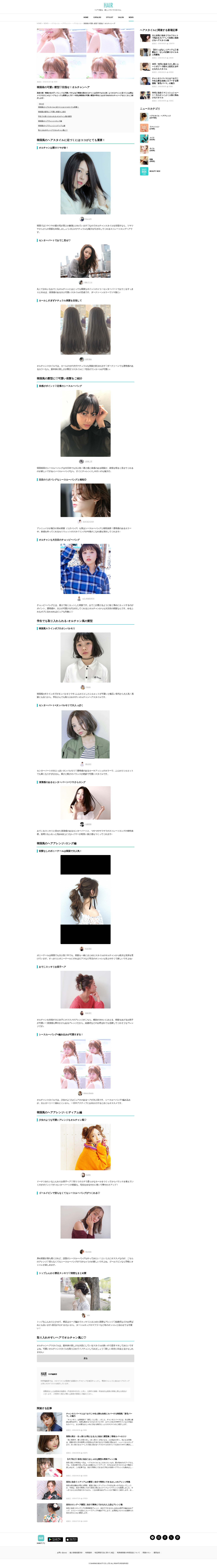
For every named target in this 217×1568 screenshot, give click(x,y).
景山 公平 (88, 219)
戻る (86, 1358)
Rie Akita (88, 1252)
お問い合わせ (62, 1553)
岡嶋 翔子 (88, 1013)
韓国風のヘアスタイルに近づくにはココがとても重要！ (58, 107)
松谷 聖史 (88, 949)
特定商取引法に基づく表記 (104, 1553)
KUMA (88, 1175)
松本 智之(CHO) (88, 522)
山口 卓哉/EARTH (88, 598)
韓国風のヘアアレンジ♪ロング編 (50, 121)
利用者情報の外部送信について (128, 1553)
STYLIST (109, 17)
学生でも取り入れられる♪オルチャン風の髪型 (55, 116)
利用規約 (88, 1553)
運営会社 (157, 1553)
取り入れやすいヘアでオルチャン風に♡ (53, 130)
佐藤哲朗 (88, 824)
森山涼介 (88, 764)
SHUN (88, 687)
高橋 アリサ (88, 282)
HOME (86, 17)
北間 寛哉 (88, 359)
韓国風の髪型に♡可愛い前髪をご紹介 (52, 112)
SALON (121, 17)
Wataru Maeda (88, 1093)
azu (88, 1315)
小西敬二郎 (88, 461)
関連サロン (147, 1553)
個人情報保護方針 (76, 1553)
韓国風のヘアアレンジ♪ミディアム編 (51, 126)
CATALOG (97, 17)
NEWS (131, 17)
